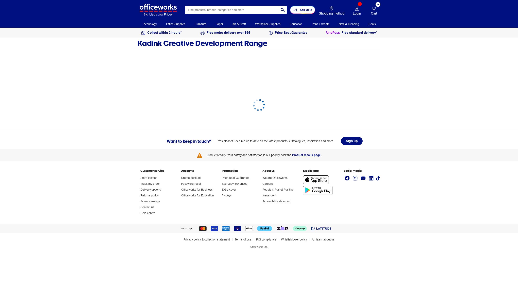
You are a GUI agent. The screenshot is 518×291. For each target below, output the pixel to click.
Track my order (150, 183)
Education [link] (296, 24)
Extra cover (229, 189)
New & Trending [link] (349, 24)
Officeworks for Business (197, 189)
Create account (191, 177)
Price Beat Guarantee (235, 177)
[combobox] (236, 10)
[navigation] (149, 24)
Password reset (191, 183)
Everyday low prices (234, 183)
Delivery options (150, 189)
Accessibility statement (276, 201)
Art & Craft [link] (239, 24)
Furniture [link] (200, 24)
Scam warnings (150, 201)
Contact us (147, 207)
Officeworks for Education (197, 195)
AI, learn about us (323, 239)
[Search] (283, 10)
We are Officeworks (275, 177)
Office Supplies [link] (175, 24)
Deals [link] (372, 24)
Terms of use (243, 239)
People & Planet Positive (278, 189)
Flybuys (227, 195)
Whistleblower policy (294, 239)
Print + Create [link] (321, 24)
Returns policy (149, 195)
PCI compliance (266, 239)
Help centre (147, 213)
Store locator (148, 177)
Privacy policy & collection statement (207, 239)
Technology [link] (149, 24)
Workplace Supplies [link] (267, 24)
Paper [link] (219, 24)
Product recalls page (306, 155)
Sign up (352, 141)
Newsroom (269, 195)
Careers (267, 183)
